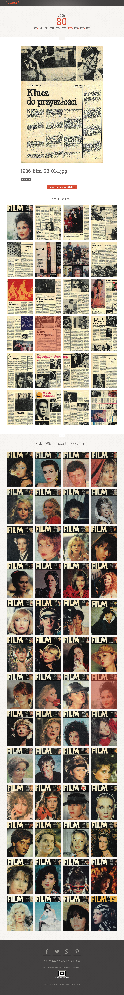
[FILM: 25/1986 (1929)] (20, 691)
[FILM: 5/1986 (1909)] (20, 506)
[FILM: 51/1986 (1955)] (76, 913)
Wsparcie (64, 960)
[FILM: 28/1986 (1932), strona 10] (48, 296)
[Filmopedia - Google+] (67, 951)
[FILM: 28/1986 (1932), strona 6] (48, 259)
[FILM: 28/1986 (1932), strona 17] (20, 370)
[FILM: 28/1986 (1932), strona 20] (104, 370)
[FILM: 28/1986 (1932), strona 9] (20, 296)
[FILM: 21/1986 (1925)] (20, 654)
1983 (52, 28)
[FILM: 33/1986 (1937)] (20, 765)
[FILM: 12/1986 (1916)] (104, 543)
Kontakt (75, 960)
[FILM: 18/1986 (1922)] (48, 617)
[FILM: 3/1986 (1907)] (76, 469)
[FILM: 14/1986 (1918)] (48, 580)
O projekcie (50, 960)
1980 (35, 28)
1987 (76, 28)
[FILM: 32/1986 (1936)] (104, 728)
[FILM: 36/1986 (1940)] (104, 765)
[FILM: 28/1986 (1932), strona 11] (76, 296)
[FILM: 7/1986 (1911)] (76, 506)
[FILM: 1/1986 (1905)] (20, 469)
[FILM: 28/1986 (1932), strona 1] (20, 222)
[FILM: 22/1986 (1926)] (48, 654)
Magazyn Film (25, 179)
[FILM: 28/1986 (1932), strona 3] (76, 222)
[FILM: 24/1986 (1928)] (104, 654)
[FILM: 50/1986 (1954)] (48, 913)
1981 (41, 28)
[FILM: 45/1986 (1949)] (20, 876)
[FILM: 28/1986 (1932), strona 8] (104, 259)
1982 (46, 28)
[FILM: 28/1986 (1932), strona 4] (104, 222)
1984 (58, 28)
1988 (82, 28)
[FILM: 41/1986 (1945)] (20, 839)
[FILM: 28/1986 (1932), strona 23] (76, 407)
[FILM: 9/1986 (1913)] (20, 543)
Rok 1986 (43, 443)
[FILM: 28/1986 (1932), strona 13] (20, 333)
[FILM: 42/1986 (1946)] (48, 839)
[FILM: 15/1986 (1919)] (76, 580)
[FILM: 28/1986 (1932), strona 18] (48, 370)
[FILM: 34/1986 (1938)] (48, 765)
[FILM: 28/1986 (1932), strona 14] (48, 333)
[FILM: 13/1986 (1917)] (20, 580)
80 (61, 21)
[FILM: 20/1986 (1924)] (104, 617)
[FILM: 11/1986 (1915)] (76, 543)
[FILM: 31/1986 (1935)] (76, 728)
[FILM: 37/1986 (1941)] (20, 802)
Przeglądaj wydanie (62, 187)
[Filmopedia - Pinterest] (77, 951)
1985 (64, 28)
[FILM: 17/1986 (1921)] (20, 617)
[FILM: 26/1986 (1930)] (48, 691)
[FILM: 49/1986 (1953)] (20, 913)
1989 (88, 28)
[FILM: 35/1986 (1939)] (76, 765)
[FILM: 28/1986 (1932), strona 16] (104, 333)
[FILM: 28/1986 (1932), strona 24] (104, 407)
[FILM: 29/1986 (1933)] (20, 728)
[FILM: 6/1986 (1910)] (48, 506)
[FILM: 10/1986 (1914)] (48, 543)
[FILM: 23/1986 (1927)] (76, 654)
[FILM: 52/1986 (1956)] (104, 913)
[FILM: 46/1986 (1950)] (48, 876)
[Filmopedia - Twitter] (57, 951)
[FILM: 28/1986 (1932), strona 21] (20, 407)
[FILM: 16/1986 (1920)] (104, 580)
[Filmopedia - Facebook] (47, 951)
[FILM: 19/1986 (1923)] (76, 617)
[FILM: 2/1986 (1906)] (48, 469)
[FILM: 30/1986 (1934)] (48, 728)
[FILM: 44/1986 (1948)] (104, 839)
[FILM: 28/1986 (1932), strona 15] (76, 333)
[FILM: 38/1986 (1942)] (48, 802)
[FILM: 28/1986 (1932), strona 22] (48, 407)
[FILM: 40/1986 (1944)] (104, 802)
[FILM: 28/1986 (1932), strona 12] (104, 296)
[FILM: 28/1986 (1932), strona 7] (76, 259)
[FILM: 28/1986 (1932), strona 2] (48, 222)
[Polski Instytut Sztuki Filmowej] (62, 974)
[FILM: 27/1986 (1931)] (76, 691)
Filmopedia (13, 3)
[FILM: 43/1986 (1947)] (76, 839)
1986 (70, 28)
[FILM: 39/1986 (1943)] (76, 802)
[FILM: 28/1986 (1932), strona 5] (20, 259)
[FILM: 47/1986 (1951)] (76, 876)
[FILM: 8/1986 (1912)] (104, 506)
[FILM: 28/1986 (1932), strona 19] (76, 370)
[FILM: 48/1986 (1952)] (104, 876)
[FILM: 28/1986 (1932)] (104, 691)
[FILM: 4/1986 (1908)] (104, 469)
